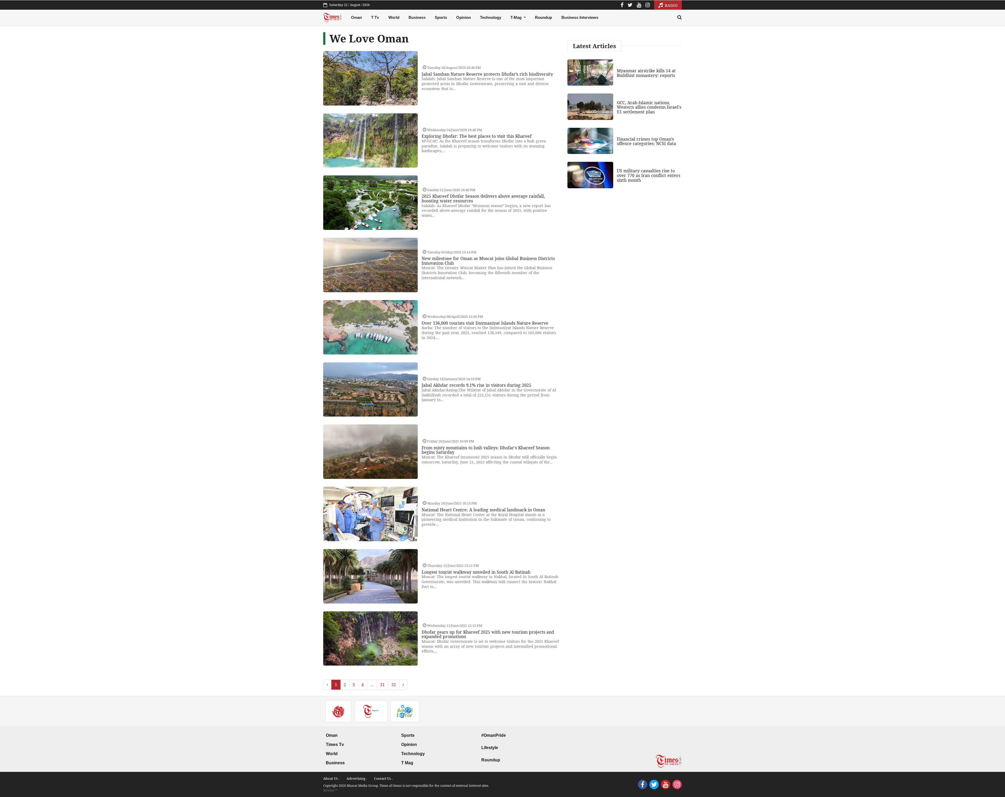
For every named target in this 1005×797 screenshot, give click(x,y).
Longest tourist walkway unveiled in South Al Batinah (476, 572)
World (393, 17)
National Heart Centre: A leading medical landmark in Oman (483, 510)
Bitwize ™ (330, 790)
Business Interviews (579, 17)
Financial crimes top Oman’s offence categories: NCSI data (646, 141)
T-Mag (516, 17)
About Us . (331, 778)
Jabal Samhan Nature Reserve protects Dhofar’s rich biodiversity (487, 74)
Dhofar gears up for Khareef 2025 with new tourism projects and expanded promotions (488, 634)
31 (382, 685)
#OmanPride (493, 735)
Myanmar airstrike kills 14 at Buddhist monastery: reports (646, 73)
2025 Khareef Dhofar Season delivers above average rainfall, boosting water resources (483, 198)
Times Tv (335, 744)
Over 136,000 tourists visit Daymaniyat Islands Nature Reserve (485, 323)
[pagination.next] (403, 685)
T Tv (375, 17)
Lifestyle (489, 747)
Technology (490, 17)
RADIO (671, 5)
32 (393, 685)
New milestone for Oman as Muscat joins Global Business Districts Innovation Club (488, 261)
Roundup (543, 17)
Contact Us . (383, 778)
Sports (441, 17)
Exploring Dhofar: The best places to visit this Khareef (477, 136)
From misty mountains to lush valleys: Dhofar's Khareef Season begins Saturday (486, 450)
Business (417, 17)
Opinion (463, 17)
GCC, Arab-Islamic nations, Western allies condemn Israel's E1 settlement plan (649, 107)
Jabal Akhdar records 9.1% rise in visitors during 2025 (476, 385)
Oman (356, 17)
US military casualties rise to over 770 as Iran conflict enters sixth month (648, 175)
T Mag (407, 763)
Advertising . (357, 778)
